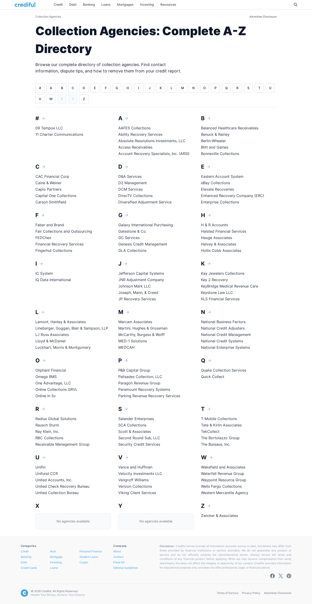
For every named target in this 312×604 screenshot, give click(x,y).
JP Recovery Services (137, 299)
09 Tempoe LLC (49, 128)
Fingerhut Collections (53, 250)
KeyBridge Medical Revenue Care (229, 286)
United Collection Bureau (57, 492)
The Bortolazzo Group (220, 438)
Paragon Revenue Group (139, 383)
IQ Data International (53, 279)
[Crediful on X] (280, 576)
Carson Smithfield (50, 202)
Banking (26, 557)
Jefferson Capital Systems (141, 273)
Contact (118, 557)
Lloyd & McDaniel (50, 341)
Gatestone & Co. (133, 231)
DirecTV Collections (135, 195)
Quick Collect (212, 376)
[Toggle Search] (295, 4)
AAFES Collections (134, 128)
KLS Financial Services (220, 299)
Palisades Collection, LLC (140, 376)
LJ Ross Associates (52, 334)
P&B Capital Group (134, 370)
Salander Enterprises (136, 418)
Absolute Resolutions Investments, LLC (151, 140)
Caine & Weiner (48, 183)
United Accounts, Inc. (53, 480)
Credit (25, 551)
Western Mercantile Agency (224, 492)
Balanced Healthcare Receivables (229, 128)
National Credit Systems (222, 341)
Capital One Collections (55, 195)
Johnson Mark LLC (134, 286)
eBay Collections (215, 183)
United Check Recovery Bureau (62, 486)
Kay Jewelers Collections (222, 273)
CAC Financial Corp (52, 176)
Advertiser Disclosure (263, 16)
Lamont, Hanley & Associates (60, 321)
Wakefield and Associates (223, 467)
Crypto (83, 562)
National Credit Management (226, 334)
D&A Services (130, 176)
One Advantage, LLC (53, 383)
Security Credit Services (139, 444)
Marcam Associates (135, 321)
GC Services (129, 237)
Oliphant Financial (50, 370)
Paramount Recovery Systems (144, 389)
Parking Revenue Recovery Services (149, 396)
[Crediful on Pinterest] (289, 576)
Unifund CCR (46, 473)
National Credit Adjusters (223, 328)
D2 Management (132, 183)
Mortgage (56, 557)
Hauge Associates (216, 237)
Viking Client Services (137, 492)
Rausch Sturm (47, 425)
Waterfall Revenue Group (222, 473)
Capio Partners (48, 189)
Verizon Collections (135, 486)
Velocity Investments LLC (140, 473)
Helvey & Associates (218, 244)
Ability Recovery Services (140, 134)
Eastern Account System (222, 176)
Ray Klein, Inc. (47, 431)
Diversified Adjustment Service (145, 202)
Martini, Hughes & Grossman (142, 328)
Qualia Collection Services (223, 370)
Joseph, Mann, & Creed (138, 292)
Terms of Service (227, 593)
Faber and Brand (49, 225)
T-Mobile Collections (219, 418)
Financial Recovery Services (59, 244)
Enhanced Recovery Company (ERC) (232, 195)
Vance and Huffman (135, 467)
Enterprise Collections (220, 202)
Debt (24, 562)
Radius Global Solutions (55, 418)
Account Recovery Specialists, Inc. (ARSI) (154, 153)
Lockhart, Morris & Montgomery (63, 347)
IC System (44, 273)
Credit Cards (29, 567)
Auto (53, 551)
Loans (54, 567)
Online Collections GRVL (56, 389)
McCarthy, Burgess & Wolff (141, 334)
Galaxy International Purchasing (145, 225)
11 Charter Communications (59, 134)
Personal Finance (90, 551)
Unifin (40, 467)
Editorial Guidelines (125, 567)
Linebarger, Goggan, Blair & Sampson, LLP (71, 328)
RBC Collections (49, 438)
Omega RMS (46, 376)
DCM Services (130, 189)
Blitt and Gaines (214, 147)
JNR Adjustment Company (141, 279)
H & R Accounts (214, 225)
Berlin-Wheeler (213, 140)
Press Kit (118, 562)
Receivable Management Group (62, 444)
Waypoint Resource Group (223, 480)
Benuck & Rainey (215, 134)
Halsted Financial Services (223, 231)
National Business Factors (223, 321)
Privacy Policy (251, 593)
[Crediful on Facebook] (272, 576)
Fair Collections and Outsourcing (63, 231)
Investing (56, 562)
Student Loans (88, 557)
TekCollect (210, 431)
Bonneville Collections (220, 153)
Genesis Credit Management (142, 244)
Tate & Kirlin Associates (221, 425)
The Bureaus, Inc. (215, 444)
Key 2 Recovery (214, 279)
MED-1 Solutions (132, 341)
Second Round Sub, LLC (139, 438)
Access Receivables (135, 147)
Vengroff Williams (133, 480)
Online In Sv (45, 396)
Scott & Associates (134, 431)
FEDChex (43, 237)
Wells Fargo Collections (221, 486)
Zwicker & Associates (219, 515)
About (117, 551)
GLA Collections (132, 250)
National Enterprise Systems (225, 347)
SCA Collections (132, 425)
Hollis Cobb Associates (221, 250)
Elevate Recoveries (217, 189)
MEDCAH (126, 347)
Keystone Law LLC (217, 292)
